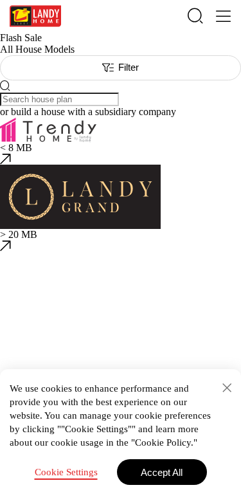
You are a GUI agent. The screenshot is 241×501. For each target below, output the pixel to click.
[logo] (35, 16)
